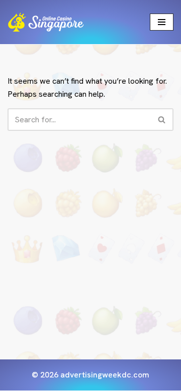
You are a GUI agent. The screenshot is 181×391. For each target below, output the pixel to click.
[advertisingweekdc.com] (46, 22)
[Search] (162, 119)
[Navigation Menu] (161, 22)
